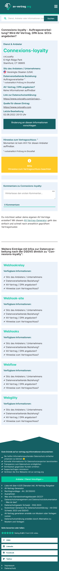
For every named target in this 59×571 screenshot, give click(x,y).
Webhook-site (14, 298)
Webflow (10, 364)
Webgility (10, 397)
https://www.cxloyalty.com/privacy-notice (25, 98)
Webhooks (11, 331)
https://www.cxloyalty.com (17, 107)
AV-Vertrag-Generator (35, 220)
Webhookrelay (14, 265)
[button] (29, 165)
